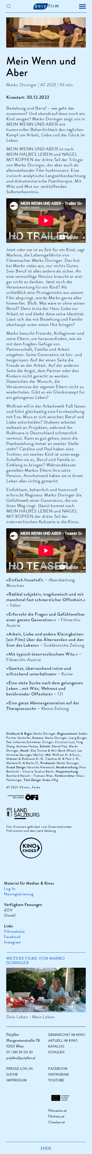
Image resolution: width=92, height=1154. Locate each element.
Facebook (12, 937)
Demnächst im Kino (66, 1034)
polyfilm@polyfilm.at (20, 1058)
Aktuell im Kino (63, 1040)
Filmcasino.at (57, 1110)
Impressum (16, 1080)
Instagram (12, 942)
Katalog (56, 1046)
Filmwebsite (14, 931)
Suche (12, 1074)
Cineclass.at (56, 1122)
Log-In (10, 888)
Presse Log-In (19, 1068)
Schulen (56, 1052)
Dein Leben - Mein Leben (30, 1016)
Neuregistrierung (18, 894)
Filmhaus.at (56, 1116)
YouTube (56, 1080)
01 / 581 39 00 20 (19, 1052)
